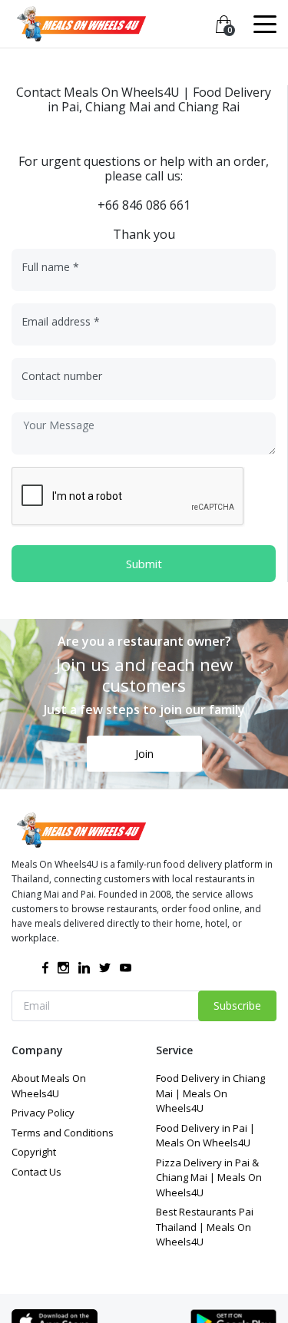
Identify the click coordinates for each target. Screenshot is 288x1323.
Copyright (34, 1152)
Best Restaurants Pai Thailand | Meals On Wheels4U (204, 1227)
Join (144, 753)
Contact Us (36, 1172)
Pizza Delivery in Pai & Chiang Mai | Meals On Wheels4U (209, 1177)
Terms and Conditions (63, 1132)
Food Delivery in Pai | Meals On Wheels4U (205, 1135)
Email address (61, 321)
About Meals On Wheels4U (49, 1085)
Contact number (62, 376)
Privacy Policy (43, 1113)
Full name (50, 267)
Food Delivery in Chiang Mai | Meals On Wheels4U (210, 1093)
